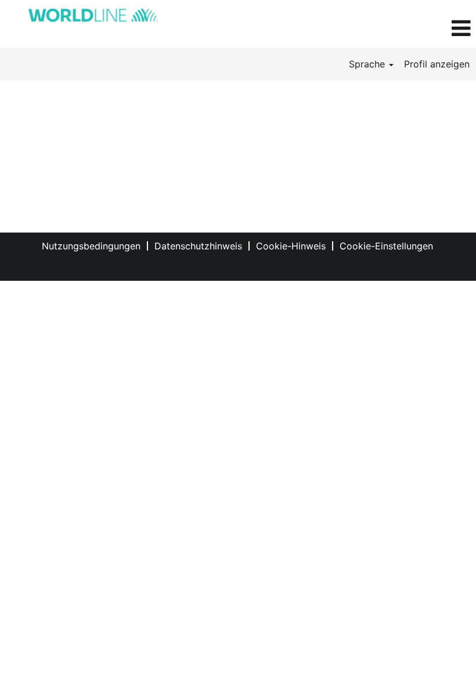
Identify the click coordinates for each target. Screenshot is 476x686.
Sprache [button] (368, 64)
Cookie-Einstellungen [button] (386, 246)
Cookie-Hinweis (291, 246)
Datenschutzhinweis (198, 246)
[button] (397, 28)
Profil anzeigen (437, 64)
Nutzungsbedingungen (91, 246)
